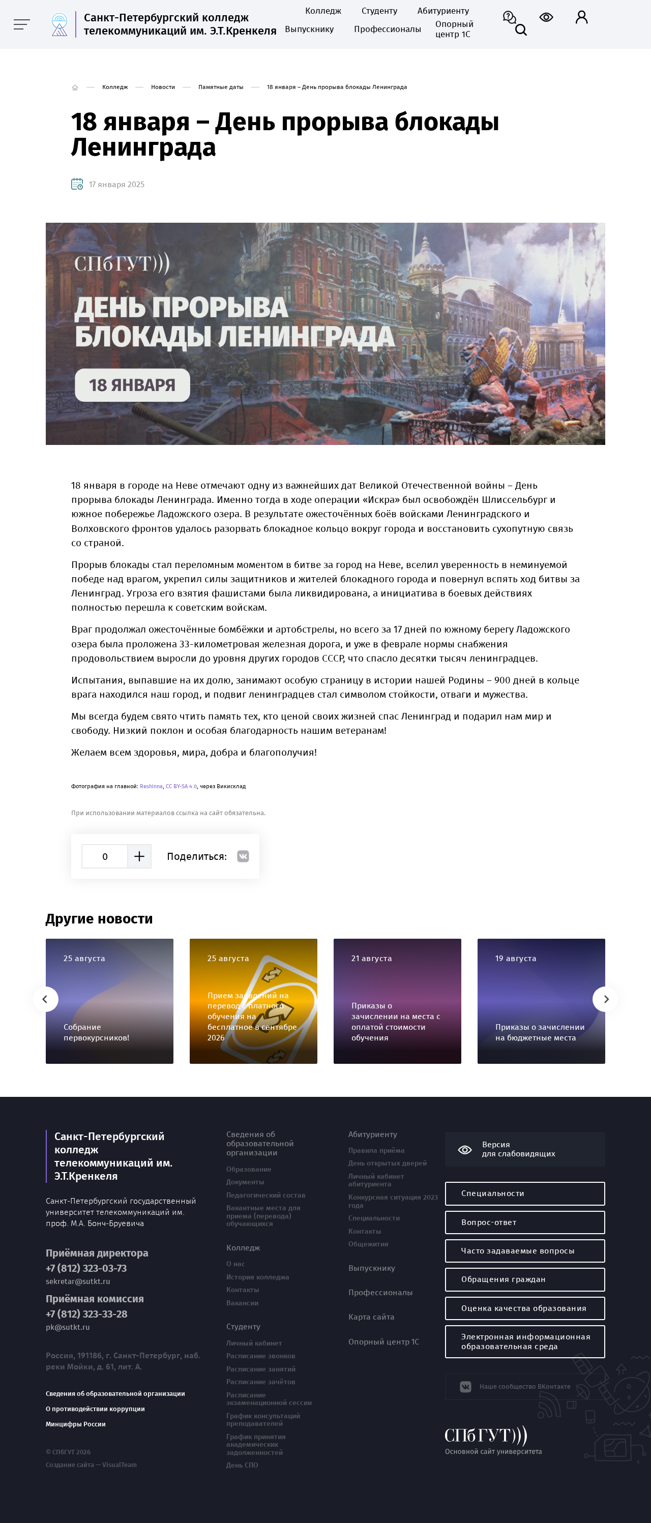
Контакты (242, 1290)
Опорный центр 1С (454, 29)
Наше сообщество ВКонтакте (525, 1386)
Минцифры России (76, 1424)
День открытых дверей (387, 1163)
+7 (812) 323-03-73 (86, 1268)
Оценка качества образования (524, 1308)
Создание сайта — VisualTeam (91, 1465)
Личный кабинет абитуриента (376, 1180)
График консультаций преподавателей (263, 1420)
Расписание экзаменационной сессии (269, 1399)
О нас (235, 1264)
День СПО (242, 1465)
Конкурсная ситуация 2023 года (393, 1201)
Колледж (323, 11)
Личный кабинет (254, 1343)
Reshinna (151, 786)
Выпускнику (309, 29)
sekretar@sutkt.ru (78, 1282)
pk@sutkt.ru (68, 1327)
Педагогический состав (266, 1195)
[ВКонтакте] (243, 856)
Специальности (374, 1218)
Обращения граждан (503, 1279)
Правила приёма (376, 1151)
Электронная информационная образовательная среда (525, 1341)
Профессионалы (384, 29)
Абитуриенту (443, 11)
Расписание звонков (260, 1356)
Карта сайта (371, 1317)
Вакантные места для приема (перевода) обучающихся (263, 1216)
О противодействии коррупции (95, 1409)
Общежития (368, 1244)
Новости (163, 87)
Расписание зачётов (260, 1382)
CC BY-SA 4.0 (181, 786)
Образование (249, 1170)
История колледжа (257, 1277)
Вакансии (242, 1303)
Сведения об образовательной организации (115, 1393)
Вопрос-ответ (488, 1222)
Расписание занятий (260, 1369)
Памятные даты (221, 87)
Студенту (379, 11)
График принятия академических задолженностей (256, 1445)
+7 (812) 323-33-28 (87, 1314)
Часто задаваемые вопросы (518, 1251)
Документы (245, 1182)
